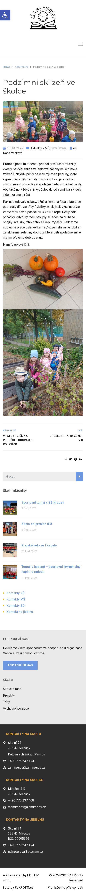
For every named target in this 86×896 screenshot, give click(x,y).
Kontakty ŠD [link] (16, 605)
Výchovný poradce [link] (16, 708)
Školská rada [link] (12, 689)
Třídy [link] (6, 702)
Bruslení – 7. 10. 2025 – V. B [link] (66, 438)
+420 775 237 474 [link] (21, 761)
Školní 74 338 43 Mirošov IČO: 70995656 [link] (19, 834)
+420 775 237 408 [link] (21, 800)
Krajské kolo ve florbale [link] (39, 545)
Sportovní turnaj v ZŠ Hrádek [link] (42, 502)
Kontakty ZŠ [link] (16, 593)
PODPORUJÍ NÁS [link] (15, 639)
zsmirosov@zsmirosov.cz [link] (26, 767)
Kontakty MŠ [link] (16, 599)
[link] (5, 15)
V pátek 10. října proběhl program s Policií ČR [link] (18, 440)
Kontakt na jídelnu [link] (20, 612)
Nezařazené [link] (59, 148)
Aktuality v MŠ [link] (39, 148)
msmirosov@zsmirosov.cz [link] (27, 807)
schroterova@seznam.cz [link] (25, 852)
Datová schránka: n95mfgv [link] (26, 754)
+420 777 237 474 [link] (21, 845)
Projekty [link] (9, 695)
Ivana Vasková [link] (12, 153)
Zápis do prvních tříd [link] (36, 524)
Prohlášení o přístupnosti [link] (65, 887)
